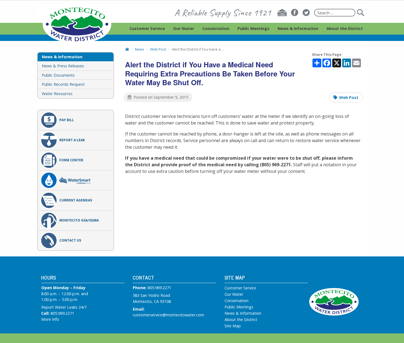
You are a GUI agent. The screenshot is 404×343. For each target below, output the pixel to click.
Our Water (234, 294)
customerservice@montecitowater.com (168, 314)
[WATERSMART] (76, 180)
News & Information (243, 313)
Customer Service (240, 288)
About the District (241, 320)
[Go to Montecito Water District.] (127, 49)
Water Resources (57, 93)
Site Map (233, 326)
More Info (50, 319)
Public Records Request (63, 84)
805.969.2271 (62, 313)
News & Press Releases (63, 65)
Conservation (236, 301)
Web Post (348, 97)
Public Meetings (239, 307)
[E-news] (282, 12)
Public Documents (58, 75)
